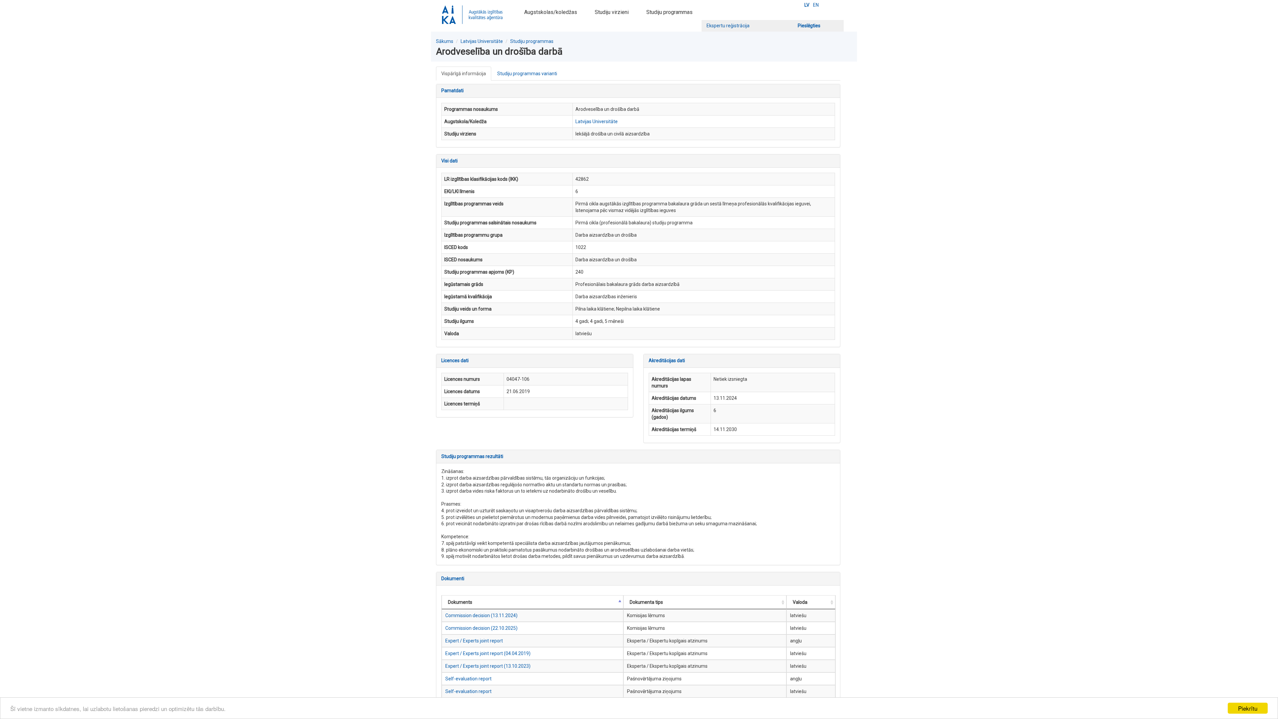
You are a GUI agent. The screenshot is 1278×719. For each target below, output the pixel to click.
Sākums (444, 41)
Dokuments (460, 602)
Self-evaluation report (468, 678)
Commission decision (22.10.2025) (481, 628)
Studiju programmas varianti (527, 73)
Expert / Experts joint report (474, 640)
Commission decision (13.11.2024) (481, 615)
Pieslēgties (809, 25)
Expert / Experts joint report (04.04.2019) (488, 653)
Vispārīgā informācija (463, 73)
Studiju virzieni (612, 12)
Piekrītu (1247, 708)
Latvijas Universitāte (482, 41)
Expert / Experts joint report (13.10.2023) (488, 666)
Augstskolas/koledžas (550, 12)
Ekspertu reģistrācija (728, 25)
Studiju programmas (669, 12)
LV (806, 5)
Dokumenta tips (646, 602)
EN (816, 5)
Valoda (800, 602)
